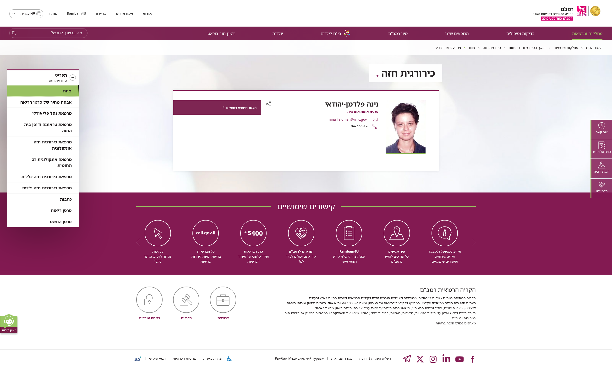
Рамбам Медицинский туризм (299, 358)
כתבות (66, 199)
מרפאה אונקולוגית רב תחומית (52, 162)
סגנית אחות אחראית (362, 111)
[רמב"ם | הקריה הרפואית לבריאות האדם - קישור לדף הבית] (566, 13)
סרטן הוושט (61, 221)
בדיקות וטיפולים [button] (520, 33)
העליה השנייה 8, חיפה (374, 358)
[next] (140, 242)
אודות (147, 13)
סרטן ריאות (61, 210)
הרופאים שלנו (457, 33)
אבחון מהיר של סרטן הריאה (46, 102)
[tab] (601, 129)
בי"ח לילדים (331, 33)
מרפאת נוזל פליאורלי (52, 113)
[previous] (472, 242)
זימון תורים (124, 13)
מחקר (53, 13)
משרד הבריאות (341, 358)
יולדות (277, 33)
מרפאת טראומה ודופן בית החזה (48, 127)
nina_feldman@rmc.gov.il (349, 119)
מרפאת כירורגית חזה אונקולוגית (53, 145)
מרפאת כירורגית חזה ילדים (47, 188)
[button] (43, 77)
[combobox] (26, 14)
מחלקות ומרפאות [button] (587, 33)
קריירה (101, 13)
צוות (67, 91)
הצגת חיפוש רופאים (241, 107)
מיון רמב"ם (398, 33)
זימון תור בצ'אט (221, 33)
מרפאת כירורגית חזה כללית (46, 176)
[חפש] (14, 33)
